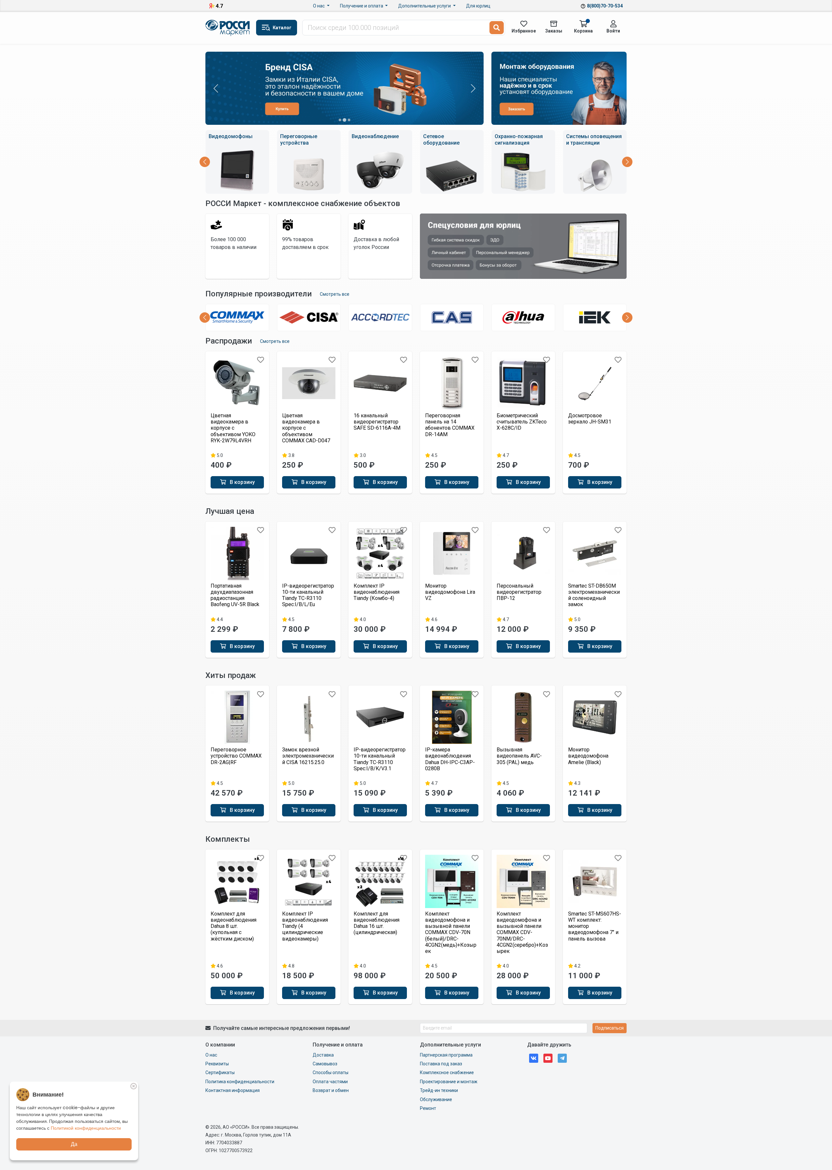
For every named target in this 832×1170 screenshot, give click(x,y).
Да (74, 1144)
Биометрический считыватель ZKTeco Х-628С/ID (522, 421)
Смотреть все (334, 294)
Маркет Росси (228, 28)
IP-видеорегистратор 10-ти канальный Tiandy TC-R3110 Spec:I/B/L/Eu (308, 595)
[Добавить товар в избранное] (260, 360)
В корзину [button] (241, 482)
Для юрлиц (478, 5)
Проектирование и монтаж (448, 1081)
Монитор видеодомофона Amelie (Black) (588, 756)
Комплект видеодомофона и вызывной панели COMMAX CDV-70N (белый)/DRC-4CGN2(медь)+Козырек (450, 932)
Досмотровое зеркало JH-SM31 (589, 418)
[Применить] (496, 27)
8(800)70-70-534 (605, 5)
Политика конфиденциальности (239, 1081)
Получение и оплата (362, 5)
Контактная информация (232, 1090)
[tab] (340, 120)
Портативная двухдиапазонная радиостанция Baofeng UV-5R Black (235, 595)
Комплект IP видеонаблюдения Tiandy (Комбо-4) (376, 592)
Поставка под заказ (441, 1063)
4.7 (219, 6)
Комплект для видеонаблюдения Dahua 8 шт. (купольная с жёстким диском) (233, 926)
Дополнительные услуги (425, 5)
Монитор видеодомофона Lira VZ (450, 592)
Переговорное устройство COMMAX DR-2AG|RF (236, 756)
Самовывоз (325, 1063)
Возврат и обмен (331, 1090)
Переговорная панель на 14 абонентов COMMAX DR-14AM (449, 424)
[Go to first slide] (473, 88)
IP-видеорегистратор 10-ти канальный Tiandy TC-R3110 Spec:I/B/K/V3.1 (380, 759)
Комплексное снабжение (447, 1072)
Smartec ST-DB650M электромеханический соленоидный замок (594, 595)
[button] (276, 27)
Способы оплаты (330, 1072)
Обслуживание (436, 1099)
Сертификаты (220, 1072)
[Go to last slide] (205, 162)
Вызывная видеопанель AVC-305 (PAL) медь (519, 756)
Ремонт (428, 1108)
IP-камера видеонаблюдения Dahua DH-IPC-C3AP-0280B (450, 759)
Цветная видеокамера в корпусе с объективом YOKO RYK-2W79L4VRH (233, 428)
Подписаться (609, 1028)
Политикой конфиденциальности (86, 1128)
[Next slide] (627, 162)
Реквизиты (217, 1063)
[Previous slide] (216, 88)
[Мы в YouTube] (547, 1058)
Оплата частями (330, 1081)
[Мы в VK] (533, 1058)
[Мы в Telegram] (562, 1058)
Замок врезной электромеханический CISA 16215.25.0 (308, 756)
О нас (319, 5)
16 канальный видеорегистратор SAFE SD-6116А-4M (377, 421)
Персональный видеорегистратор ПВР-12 (519, 592)
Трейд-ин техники (439, 1090)
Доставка (323, 1055)
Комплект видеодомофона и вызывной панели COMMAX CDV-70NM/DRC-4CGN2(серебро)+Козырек (522, 932)
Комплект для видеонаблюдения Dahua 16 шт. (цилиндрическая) (376, 923)
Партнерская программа (446, 1055)
